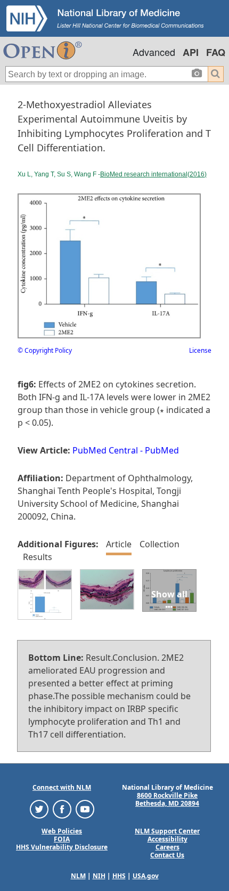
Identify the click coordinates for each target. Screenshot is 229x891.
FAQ (215, 52)
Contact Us (167, 855)
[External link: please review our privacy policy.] (39, 808)
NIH (99, 875)
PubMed (162, 450)
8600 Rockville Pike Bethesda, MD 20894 (167, 799)
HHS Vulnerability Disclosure (62, 847)
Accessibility (167, 839)
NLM (78, 875)
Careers (167, 847)
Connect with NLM (61, 787)
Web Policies (62, 831)
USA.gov (146, 875)
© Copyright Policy (45, 350)
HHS (119, 875)
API (191, 52)
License (200, 350)
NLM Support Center (167, 831)
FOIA (62, 839)
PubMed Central (105, 450)
